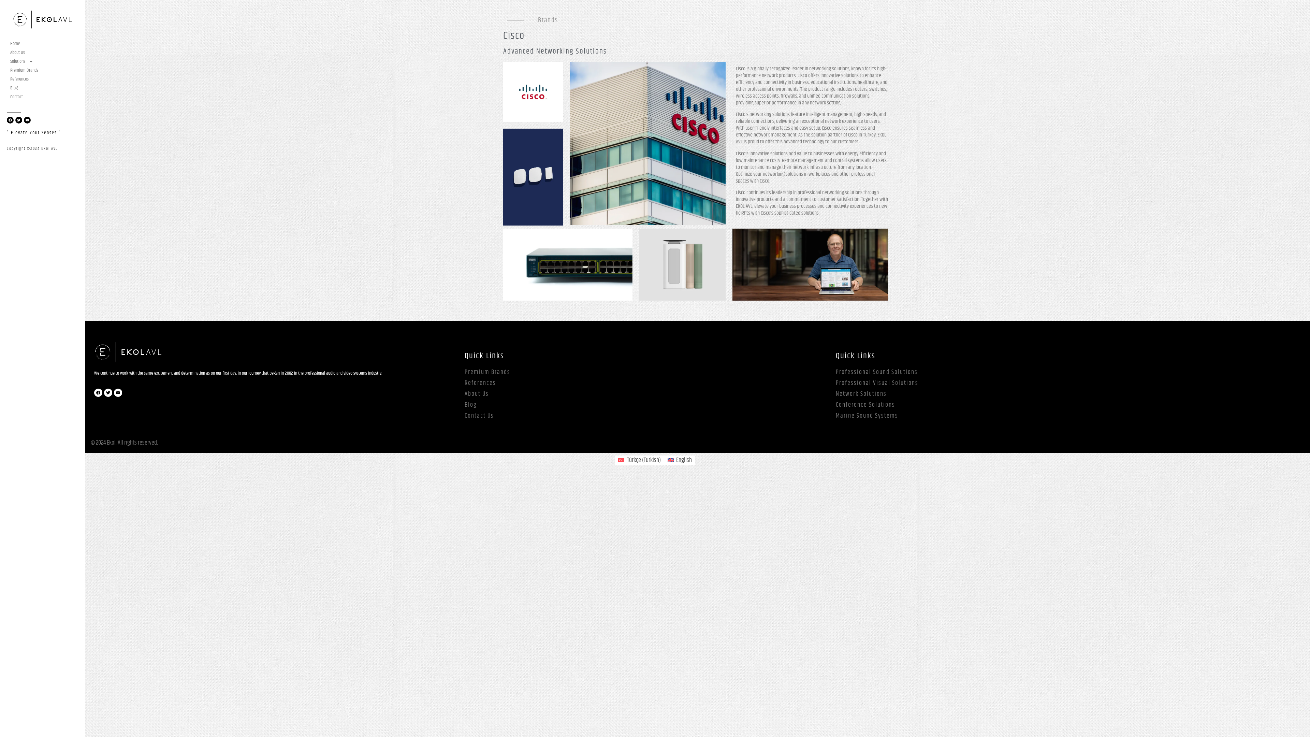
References (19, 79)
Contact (16, 97)
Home (15, 43)
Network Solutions (861, 394)
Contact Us (479, 416)
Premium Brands (24, 70)
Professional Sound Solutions (877, 372)
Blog (14, 88)
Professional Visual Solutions (877, 383)
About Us (17, 52)
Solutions (17, 61)
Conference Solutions (865, 405)
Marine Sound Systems (867, 416)
